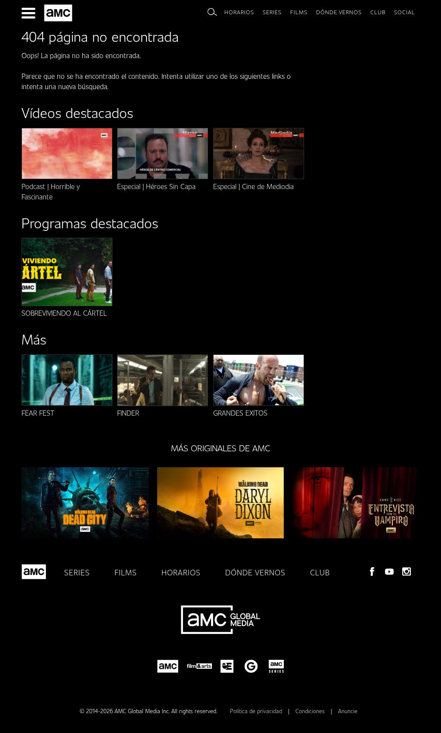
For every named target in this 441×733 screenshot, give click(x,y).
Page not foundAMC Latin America (59, 13)
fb (372, 571)
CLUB (377, 12)
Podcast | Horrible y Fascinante (51, 191)
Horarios (239, 12)
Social (404, 12)
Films (298, 12)
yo (389, 571)
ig (406, 571)
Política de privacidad (257, 711)
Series (272, 12)
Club (320, 572)
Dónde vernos (339, 12)
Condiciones (310, 711)
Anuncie (347, 711)
